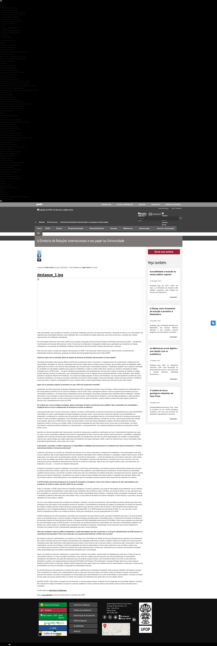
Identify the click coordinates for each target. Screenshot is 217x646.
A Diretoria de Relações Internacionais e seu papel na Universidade (84, 222)
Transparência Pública (53, 622)
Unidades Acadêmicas (8, 77)
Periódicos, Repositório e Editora (11, 102)
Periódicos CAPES (6, 160)
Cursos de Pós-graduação (9, 70)
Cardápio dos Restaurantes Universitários (15, 122)
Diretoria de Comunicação (9, 176)
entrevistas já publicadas (58, 590)
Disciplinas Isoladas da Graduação (12, 72)
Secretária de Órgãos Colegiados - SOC (14, 52)
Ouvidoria (3, 63)
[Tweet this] (39, 251)
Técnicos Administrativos (11, 33)
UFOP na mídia (5, 174)
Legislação (155, 204)
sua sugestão (47, 595)
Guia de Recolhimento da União (11, 136)
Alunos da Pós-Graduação (11, 30)
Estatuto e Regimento (7, 47)
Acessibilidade (163, 208)
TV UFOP (3, 192)
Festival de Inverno (7, 111)
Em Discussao (52, 222)
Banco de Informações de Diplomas (12, 147)
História (3, 43)
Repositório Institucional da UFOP (12, 163)
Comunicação (12, 21)
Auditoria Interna (6, 50)
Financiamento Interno (8, 97)
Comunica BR (106, 204)
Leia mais (173, 297)
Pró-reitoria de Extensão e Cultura (12, 108)
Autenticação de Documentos (10, 133)
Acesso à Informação (9, 24)
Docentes (5, 35)
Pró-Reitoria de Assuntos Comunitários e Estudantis (18, 86)
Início (4, 6)
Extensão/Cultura (13, 15)
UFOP (9, 8)
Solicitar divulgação (7, 167)
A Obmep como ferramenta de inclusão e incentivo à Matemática (162, 311)
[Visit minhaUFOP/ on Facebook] (39, 255)
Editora (2, 190)
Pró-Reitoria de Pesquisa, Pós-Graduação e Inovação (19, 90)
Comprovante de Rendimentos (11, 129)
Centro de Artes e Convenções (11, 140)
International (6, 37)
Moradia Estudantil (6, 142)
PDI (3, 26)
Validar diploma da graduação (10, 120)
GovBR (39, 204)
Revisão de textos (6, 199)
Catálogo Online (5, 158)
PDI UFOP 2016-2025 (7, 61)
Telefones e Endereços (82, 605)
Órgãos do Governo (173, 204)
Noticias (42, 222)
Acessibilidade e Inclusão (9, 126)
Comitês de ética (6, 93)
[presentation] (4, 645)
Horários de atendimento (82, 610)
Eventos (3, 183)
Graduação (4, 117)
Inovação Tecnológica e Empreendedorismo (15, 104)
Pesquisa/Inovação (14, 12)
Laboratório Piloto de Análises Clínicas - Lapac (16, 138)
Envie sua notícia (164, 251)
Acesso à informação (125, 204)
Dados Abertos (61, 616)
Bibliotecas (11, 19)
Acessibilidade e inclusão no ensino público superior (163, 273)
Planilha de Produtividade (9, 99)
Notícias (3, 181)
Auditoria (77, 631)
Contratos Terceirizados (8, 145)
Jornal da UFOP (5, 185)
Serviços (10, 17)
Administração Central (8, 45)
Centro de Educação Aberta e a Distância (15, 84)
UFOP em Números (7, 54)
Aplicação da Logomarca (9, 188)
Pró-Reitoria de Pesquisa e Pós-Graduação (15, 81)
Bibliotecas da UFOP (7, 156)
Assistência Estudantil (8, 124)
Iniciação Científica (7, 95)
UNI (52, 628)
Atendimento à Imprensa (9, 172)
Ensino (10, 10)
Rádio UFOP (4, 194)
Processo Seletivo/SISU (8, 74)
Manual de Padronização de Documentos (14, 197)
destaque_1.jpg (50, 274)
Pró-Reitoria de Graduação (9, 79)
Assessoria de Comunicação (10, 178)
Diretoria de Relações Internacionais (13, 59)
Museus (3, 113)
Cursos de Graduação (8, 68)
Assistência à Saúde (7, 131)
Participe (142, 204)
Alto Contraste (176, 208)
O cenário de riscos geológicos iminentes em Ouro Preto (161, 393)
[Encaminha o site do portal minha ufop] (143, 214)
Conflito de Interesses (53, 633)
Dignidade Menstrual (7, 149)
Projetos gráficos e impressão (11, 169)
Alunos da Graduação (9, 28)
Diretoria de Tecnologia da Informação (13, 56)
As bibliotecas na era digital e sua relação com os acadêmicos (163, 351)
